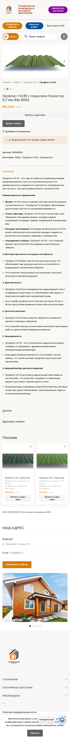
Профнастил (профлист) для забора (16, 487)
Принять (35, 733)
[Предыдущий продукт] (4, 89)
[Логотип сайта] (8, 9)
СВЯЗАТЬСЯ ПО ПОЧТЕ (58, 9)
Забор (17, 82)
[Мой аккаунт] (64, 36)
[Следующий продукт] (10, 89)
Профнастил (29, 82)
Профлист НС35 (48, 82)
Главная (6, 82)
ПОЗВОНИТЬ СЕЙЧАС (12, 25)
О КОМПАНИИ (10, 679)
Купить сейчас (13, 123)
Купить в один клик (35, 115)
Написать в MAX (34, 25)
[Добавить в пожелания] (30, 446)
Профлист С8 (23, 481)
